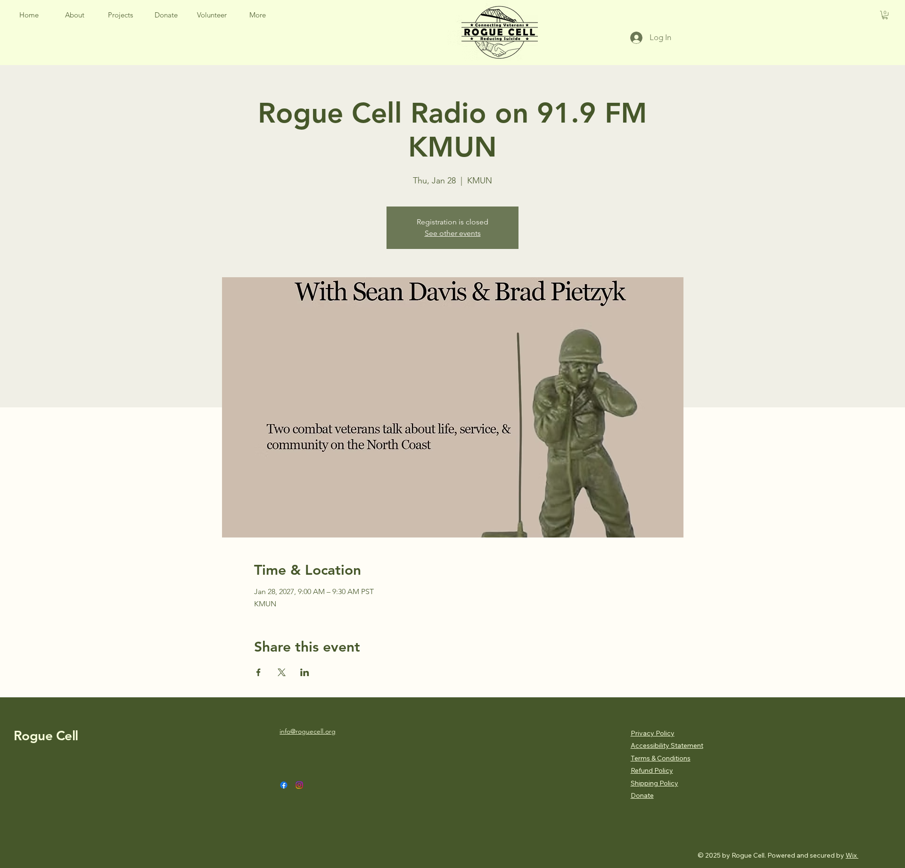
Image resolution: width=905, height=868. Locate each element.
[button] (257, 15)
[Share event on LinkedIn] (304, 672)
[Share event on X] (281, 672)
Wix (851, 855)
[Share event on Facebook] (258, 672)
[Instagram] (299, 785)
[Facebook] (283, 785)
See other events (453, 233)
